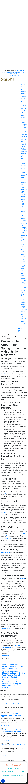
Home (19, 81)
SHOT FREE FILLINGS (23, 185)
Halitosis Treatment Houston (23, 198)
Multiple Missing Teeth (23, 264)
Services (20, 88)
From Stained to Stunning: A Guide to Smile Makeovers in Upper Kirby (13, 745)
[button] (2, 781)
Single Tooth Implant (23, 259)
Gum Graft (23, 318)
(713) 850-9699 (14, 74)
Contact (20, 332)
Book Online (21, 79)
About (19, 83)
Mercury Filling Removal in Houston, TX (24, 294)
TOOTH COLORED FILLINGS (23, 148)
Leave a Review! (17, 703)
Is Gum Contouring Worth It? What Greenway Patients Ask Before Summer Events (13, 730)
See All (24, 661)
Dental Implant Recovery (23, 278)
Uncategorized (5, 655)
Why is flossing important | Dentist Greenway (13, 667)
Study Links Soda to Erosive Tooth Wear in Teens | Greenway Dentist (13, 675)
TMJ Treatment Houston (23, 210)
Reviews (20, 328)
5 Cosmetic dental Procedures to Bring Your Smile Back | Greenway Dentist (12, 685)
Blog (19, 330)
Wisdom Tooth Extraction (23, 251)
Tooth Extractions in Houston (24, 246)
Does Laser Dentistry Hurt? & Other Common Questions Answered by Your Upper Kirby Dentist (13, 715)
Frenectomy (24, 309)
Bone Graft (24, 229)
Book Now (9, 703)
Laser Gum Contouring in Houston (24, 136)
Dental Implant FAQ (23, 283)
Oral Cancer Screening (23, 163)
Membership (21, 326)
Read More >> (5, 725)
